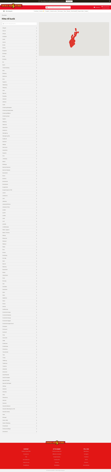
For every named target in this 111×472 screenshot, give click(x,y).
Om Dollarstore (26, 459)
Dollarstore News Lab (56, 451)
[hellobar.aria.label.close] (109, 1)
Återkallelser (56, 465)
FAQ (26, 456)
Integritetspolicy (56, 456)
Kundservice (26, 454)
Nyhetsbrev (86, 451)
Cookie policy (57, 459)
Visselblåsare (26, 465)
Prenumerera (69, 1)
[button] (75, 33)
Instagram (86, 454)
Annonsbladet (86, 465)
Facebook (86, 456)
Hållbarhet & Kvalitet (56, 454)
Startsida (4, 15)
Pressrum (57, 462)
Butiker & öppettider (26, 451)
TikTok (86, 459)
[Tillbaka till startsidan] (11, 6)
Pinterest (86, 462)
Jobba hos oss (26, 462)
